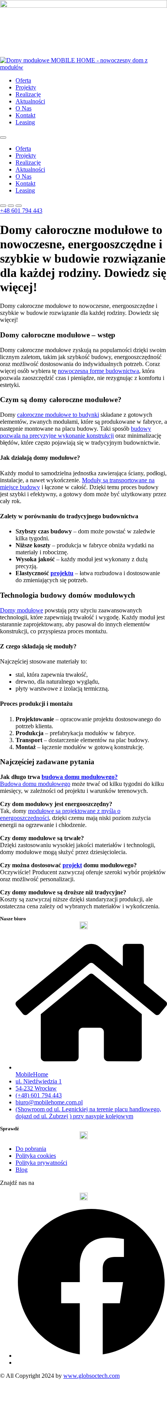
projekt (72, 865)
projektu (61, 573)
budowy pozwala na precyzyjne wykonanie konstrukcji (75, 432)
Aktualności (30, 101)
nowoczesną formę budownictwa (98, 371)
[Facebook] (91, 1355)
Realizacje (28, 94)
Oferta (23, 80)
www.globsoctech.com (91, 1375)
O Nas (23, 108)
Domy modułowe (21, 610)
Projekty (26, 87)
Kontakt (25, 115)
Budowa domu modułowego (35, 784)
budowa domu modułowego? (80, 777)
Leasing (25, 122)
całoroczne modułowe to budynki (58, 414)
